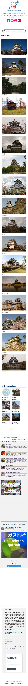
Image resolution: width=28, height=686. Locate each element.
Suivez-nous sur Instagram (15, 566)
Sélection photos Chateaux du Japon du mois (11, 437)
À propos (7, 636)
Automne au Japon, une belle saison (13, 472)
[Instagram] (25, 556)
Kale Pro (12, 683)
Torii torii (8, 451)
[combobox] (14, 31)
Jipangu (14, 648)
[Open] (14, 545)
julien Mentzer (6, 426)
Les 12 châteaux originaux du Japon (18, 439)
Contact (6, 643)
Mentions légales (9, 641)
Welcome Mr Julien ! (10, 465)
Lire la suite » (11, 448)
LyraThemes (20, 683)
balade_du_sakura (14, 533)
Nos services (8, 639)
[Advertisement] (9, 508)
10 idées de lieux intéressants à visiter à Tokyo (15, 458)
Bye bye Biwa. (8, 444)
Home (2, 36)
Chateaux (4, 36)
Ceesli (20, 681)
